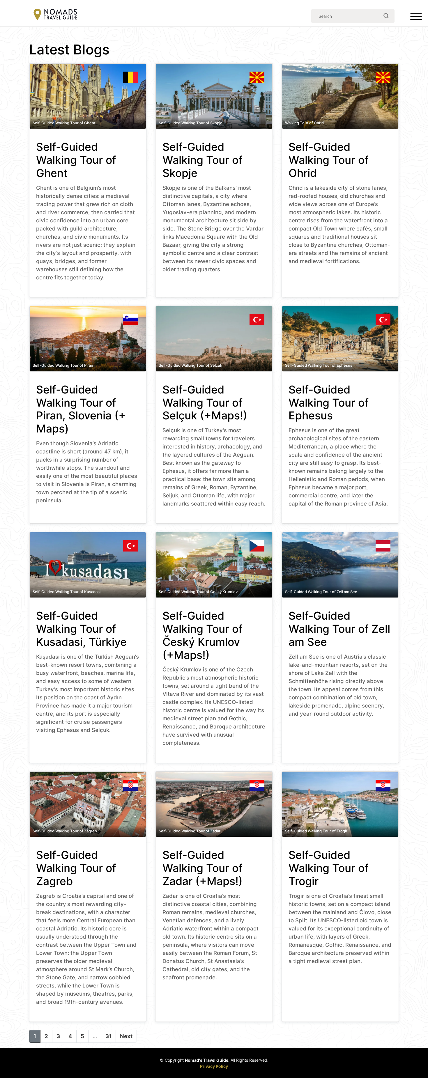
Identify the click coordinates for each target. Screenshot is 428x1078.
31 (108, 1036)
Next (126, 1036)
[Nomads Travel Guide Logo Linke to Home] (55, 15)
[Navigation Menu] (416, 18)
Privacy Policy (214, 1066)
